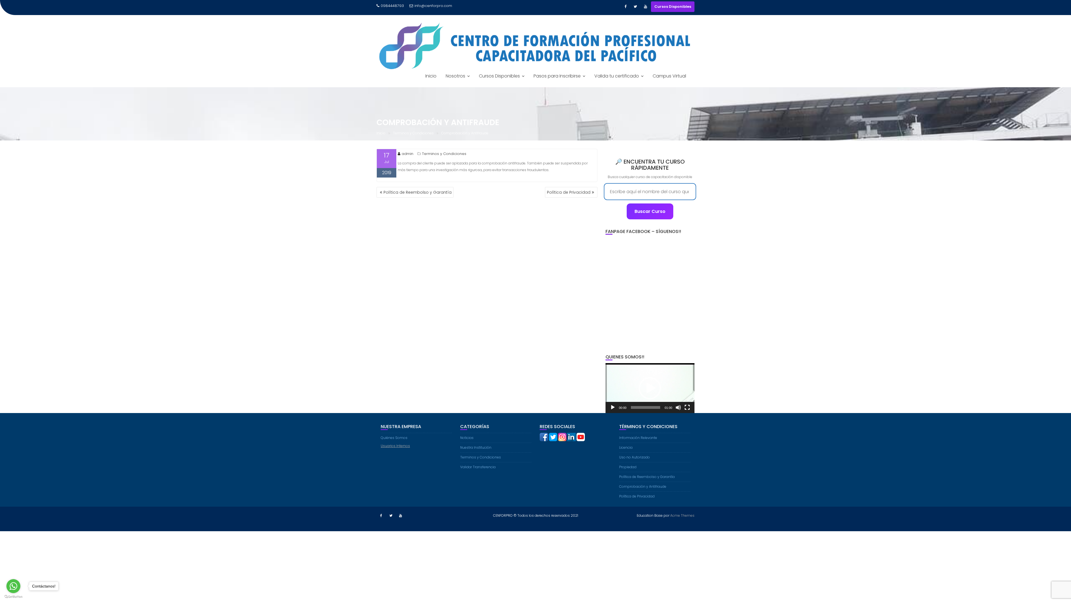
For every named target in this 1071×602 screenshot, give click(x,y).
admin (407, 153)
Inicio (430, 76)
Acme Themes (682, 515)
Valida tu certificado (616, 76)
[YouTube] (645, 9)
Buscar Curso (650, 211)
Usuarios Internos (395, 445)
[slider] (645, 407)
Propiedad (627, 467)
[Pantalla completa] (687, 407)
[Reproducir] (613, 407)
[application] (650, 388)
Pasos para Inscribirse (557, 76)
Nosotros (455, 76)
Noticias (467, 437)
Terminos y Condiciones (444, 153)
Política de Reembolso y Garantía (417, 192)
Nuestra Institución (475, 447)
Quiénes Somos (394, 437)
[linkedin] (571, 436)
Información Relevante (638, 437)
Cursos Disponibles (672, 6)
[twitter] (553, 436)
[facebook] (544, 436)
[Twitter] (635, 9)
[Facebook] (625, 9)
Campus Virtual (669, 76)
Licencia (626, 447)
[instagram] (562, 436)
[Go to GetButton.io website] (13, 596)
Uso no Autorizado (634, 457)
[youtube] (580, 436)
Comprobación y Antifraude (642, 486)
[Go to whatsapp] (13, 586)
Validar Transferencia (478, 467)
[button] (650, 388)
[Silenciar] (678, 407)
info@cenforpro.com (433, 5)
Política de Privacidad (568, 192)
